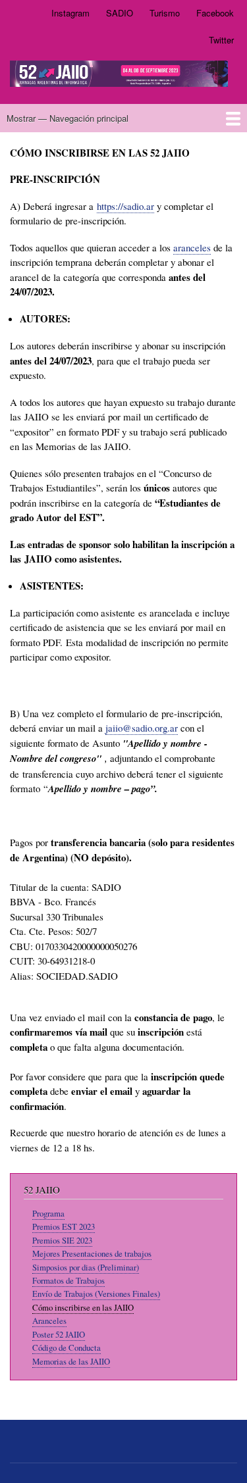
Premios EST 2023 (63, 1226)
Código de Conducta (66, 1347)
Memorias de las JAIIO (71, 1361)
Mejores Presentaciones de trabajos (91, 1253)
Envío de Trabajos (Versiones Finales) (96, 1293)
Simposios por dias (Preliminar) (85, 1267)
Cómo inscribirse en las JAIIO (83, 1307)
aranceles (192, 247)
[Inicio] (119, 76)
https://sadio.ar (125, 206)
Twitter (221, 40)
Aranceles (49, 1320)
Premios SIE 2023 (62, 1240)
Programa (48, 1213)
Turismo (165, 13)
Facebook (215, 13)
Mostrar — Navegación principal (67, 118)
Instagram (70, 13)
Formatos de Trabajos (68, 1280)
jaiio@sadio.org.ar (141, 727)
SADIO (119, 13)
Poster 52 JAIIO (58, 1334)
